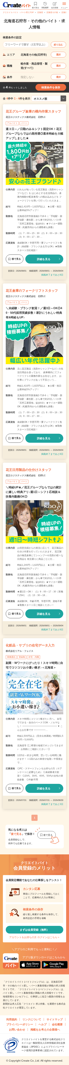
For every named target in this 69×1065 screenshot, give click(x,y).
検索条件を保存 (50, 87)
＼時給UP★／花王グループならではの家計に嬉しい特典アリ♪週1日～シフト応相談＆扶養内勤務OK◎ (34, 492)
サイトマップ (55, 1019)
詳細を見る (43, 259)
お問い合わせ (17, 1029)
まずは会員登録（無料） (34, 929)
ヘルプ (43, 1024)
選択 (58, 54)
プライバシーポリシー (19, 1024)
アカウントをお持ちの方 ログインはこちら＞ (34, 937)
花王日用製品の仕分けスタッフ (28, 470)
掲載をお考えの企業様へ (45, 1029)
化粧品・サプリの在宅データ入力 (30, 645)
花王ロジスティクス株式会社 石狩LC (26, 117)
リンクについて (31, 1019)
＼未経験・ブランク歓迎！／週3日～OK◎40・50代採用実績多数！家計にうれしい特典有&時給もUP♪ (34, 312)
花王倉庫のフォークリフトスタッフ (32, 290)
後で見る (16, 259)
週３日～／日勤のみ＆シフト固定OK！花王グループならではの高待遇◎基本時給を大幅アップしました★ (34, 133)
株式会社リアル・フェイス (19, 651)
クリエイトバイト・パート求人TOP (18, 12)
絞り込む (58, 44)
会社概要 (57, 1024)
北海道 (40, 12)
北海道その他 (52, 12)
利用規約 (11, 1019)
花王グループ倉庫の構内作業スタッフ (33, 111)
